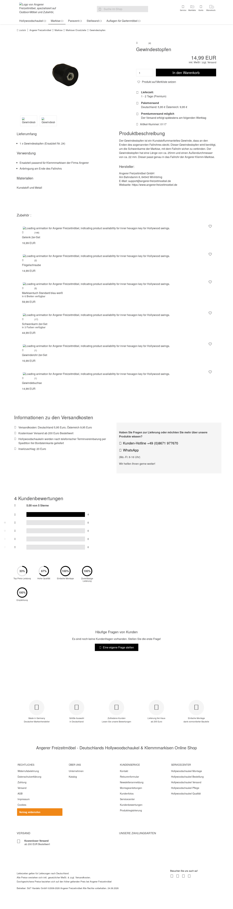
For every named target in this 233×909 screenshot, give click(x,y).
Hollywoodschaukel (31, 21)
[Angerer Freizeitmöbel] (40, 9)
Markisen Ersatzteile (76, 30)
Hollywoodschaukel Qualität (186, 793)
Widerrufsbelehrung (28, 771)
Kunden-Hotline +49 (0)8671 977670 (150, 443)
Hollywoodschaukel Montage (186, 771)
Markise (55, 21)
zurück (22, 30)
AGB (20, 793)
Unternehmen (76, 771)
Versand (22, 788)
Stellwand (93, 21)
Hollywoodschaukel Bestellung (187, 776)
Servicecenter (127, 799)
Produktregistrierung (131, 810)
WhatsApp (131, 450)
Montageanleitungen (131, 788)
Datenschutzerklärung (29, 776)
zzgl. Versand (209, 62)
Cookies (22, 804)
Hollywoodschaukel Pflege (185, 788)
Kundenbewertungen (131, 804)
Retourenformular (129, 776)
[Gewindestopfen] (65, 74)
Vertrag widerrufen (29, 812)
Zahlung (22, 782)
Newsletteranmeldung (131, 782)
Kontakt (124, 771)
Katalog (73, 776)
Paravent (73, 21)
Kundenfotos (127, 793)
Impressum (24, 799)
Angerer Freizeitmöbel (40, 30)
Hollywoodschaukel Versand (186, 782)
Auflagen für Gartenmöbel (121, 21)
